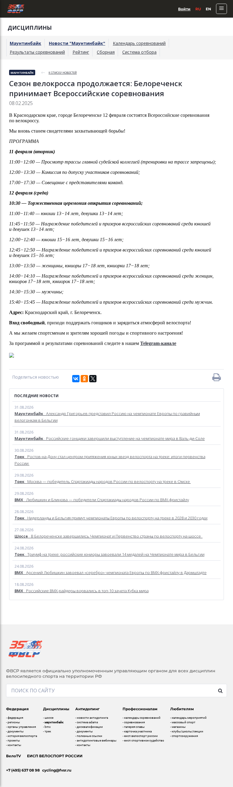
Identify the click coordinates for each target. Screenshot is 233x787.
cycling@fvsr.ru (56, 770)
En (208, 9)
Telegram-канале (158, 343)
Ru (198, 9)
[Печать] (216, 377)
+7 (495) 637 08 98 (23, 770)
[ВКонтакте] (75, 378)
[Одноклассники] (84, 378)
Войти (184, 9)
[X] (92, 378)
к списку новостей (63, 73)
